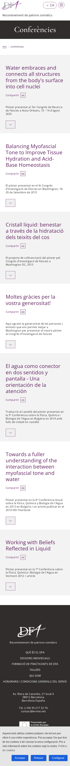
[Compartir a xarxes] (23, 95)
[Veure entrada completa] (10, 124)
